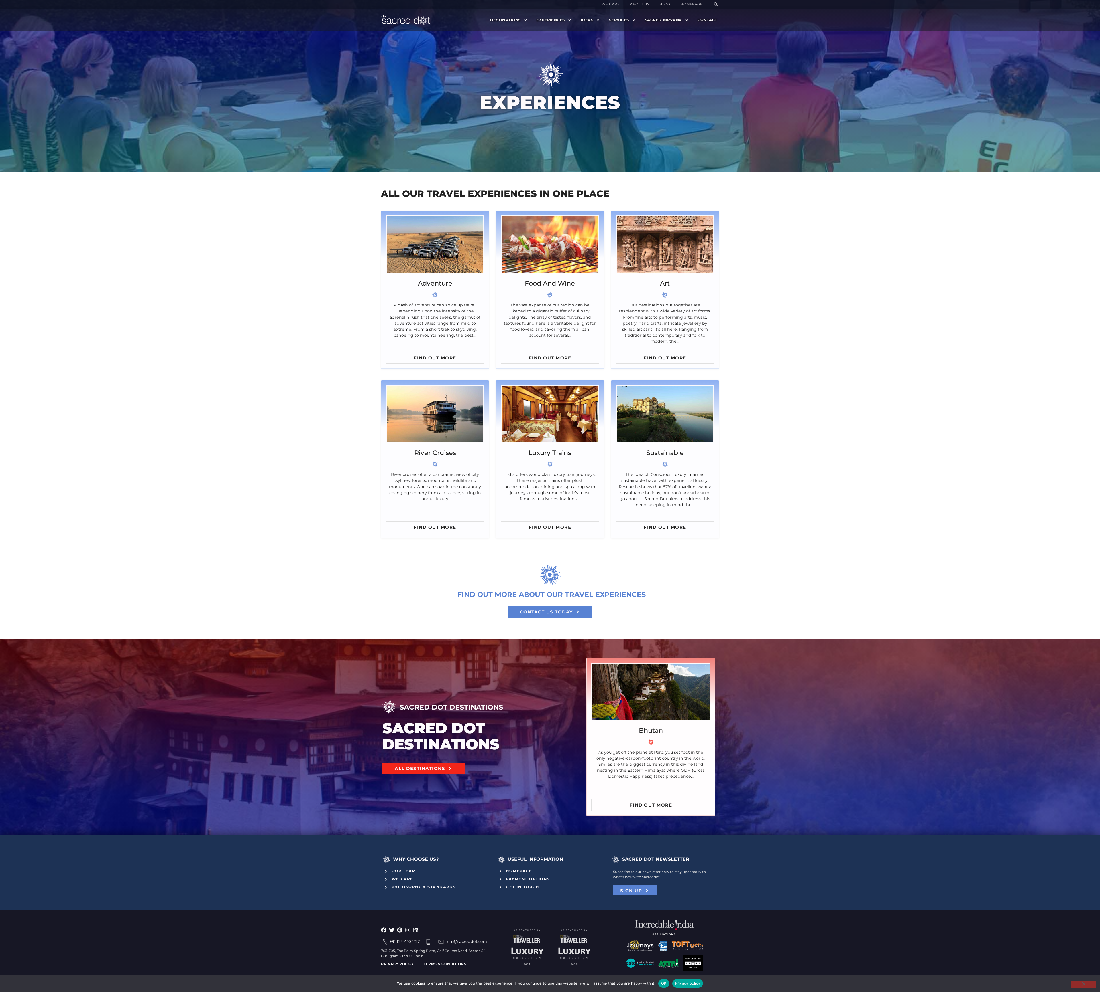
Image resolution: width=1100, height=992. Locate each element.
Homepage (691, 4)
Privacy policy (687, 983)
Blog (664, 4)
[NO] (1083, 984)
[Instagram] (407, 930)
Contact (707, 20)
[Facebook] (383, 930)
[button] (716, 4)
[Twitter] (391, 930)
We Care (611, 4)
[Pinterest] (399, 930)
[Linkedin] (416, 930)
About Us (639, 4)
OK (664, 983)
